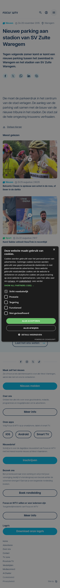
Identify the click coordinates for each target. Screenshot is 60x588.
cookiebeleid (25, 281)
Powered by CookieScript (45, 339)
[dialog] (30, 294)
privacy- (12, 281)
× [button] (54, 250)
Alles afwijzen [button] (31, 328)
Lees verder (37, 281)
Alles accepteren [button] (31, 321)
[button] (30, 285)
